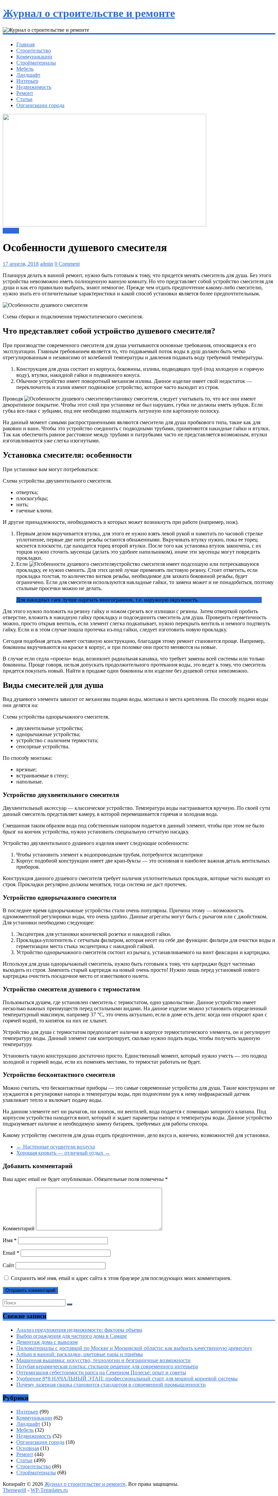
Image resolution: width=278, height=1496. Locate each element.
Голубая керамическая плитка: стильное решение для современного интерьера (107, 1366)
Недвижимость (33, 87)
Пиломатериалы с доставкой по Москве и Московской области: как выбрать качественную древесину (134, 1348)
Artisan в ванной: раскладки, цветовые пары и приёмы (79, 1354)
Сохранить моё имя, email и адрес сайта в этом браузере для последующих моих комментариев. (121, 1278)
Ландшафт (28, 75)
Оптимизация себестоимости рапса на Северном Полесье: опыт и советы (101, 1372)
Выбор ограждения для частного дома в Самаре (71, 1336)
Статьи (24, 99)
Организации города (40, 105)
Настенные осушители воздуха (55, 1147)
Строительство (33, 50)
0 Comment (67, 264)
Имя (10, 1240)
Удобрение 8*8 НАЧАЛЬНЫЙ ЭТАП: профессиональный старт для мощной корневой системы (127, 1378)
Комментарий (19, 1228)
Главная (25, 44)
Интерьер (27, 81)
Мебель (25, 69)
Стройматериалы (36, 63)
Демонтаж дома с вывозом (47, 1342)
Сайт (8, 1265)
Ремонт (24, 93)
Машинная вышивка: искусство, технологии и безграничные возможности (103, 1360)
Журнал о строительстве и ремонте (89, 13)
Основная (27, 1448)
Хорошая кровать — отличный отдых (63, 1153)
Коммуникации (34, 56)
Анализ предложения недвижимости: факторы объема (79, 1330)
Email (11, 1253)
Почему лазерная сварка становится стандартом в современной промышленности (111, 1385)
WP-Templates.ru (49, 1490)
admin (46, 264)
